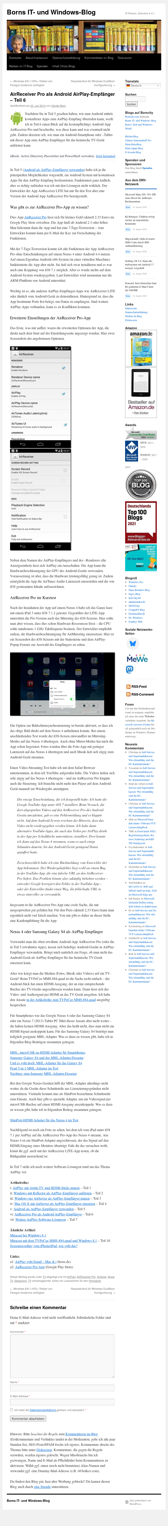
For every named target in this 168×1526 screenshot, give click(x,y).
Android (101, 1277)
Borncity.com (132, 116)
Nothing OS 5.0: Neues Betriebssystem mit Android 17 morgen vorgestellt (139, 264)
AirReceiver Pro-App (30, 1266)
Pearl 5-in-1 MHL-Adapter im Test (34, 1068)
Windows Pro (136, 582)
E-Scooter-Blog (133, 152)
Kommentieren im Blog (98, 58)
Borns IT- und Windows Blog (140, 120)
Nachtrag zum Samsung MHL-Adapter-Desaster (43, 1073)
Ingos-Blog (134, 594)
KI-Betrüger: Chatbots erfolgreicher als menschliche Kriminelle (140, 220)
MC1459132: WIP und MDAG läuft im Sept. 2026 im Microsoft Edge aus (143, 890)
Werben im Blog (133, 316)
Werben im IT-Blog (20, 66)
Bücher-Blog (131, 136)
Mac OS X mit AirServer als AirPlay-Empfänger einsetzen (54, 1203)
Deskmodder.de (137, 613)
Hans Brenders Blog (139, 590)
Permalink (95, 1281)
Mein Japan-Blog (134, 148)
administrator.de (137, 601)
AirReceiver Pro (35, 217)
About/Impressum (37, 58)
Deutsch (135, 85)
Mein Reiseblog (133, 144)
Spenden (42, 66)
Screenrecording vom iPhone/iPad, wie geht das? (43, 1245)
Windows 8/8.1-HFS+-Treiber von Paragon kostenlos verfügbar (31, 83)
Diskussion (125, 58)
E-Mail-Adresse (20, 1396)
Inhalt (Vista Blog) (63, 66)
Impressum (131, 308)
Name (14, 1382)
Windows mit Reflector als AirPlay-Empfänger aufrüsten (53, 1193)
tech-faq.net (135, 598)
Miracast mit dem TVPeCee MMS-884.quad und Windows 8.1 (53, 1240)
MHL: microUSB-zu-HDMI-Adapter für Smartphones (47, 1052)
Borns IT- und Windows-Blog (51, 11)
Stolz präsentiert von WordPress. (140, 1502)
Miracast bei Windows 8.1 (28, 1235)
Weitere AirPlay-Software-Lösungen (40, 1219)
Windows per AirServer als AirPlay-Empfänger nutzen (52, 1198)
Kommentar (18, 1331)
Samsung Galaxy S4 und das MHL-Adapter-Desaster (47, 1057)
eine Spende (42, 1486)
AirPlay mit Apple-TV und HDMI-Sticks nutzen (46, 1187)
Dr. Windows (136, 617)
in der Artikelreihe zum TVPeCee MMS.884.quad (61, 999)
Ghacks (132, 586)
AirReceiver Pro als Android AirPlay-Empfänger (48, 1214)
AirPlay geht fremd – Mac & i (35, 1261)
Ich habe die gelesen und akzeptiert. (50, 1410)
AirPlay (71, 1277)
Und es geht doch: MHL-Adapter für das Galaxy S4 (46, 1063)
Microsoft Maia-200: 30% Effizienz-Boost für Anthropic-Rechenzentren (140, 198)
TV (44, 1277)
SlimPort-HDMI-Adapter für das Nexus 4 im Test (44, 1120)
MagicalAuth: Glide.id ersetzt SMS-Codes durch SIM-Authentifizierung (140, 242)
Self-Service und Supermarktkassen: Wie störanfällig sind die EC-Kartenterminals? (141, 791)
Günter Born (58, 105)
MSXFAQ (134, 605)
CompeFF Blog (137, 609)
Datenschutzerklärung (66, 58)
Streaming (20, 1281)
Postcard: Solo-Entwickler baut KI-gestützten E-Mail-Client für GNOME (140, 287)
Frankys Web (135, 621)
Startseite (15, 58)
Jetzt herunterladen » (110, 156)
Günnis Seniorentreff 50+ (138, 140)
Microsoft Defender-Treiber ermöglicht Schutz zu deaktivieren (143, 902)
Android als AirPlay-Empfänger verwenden (54, 169)
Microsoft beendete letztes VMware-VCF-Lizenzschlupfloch (142, 823)
